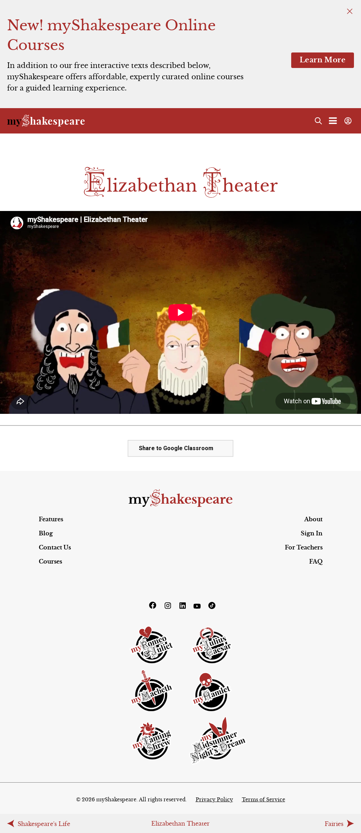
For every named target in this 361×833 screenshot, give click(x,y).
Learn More (322, 60)
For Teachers (304, 547)
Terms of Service (263, 799)
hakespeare (46, 121)
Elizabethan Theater (180, 823)
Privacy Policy (214, 799)
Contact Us (55, 547)
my (180, 499)
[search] (318, 121)
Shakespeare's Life (44, 823)
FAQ (316, 561)
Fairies (334, 823)
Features (51, 519)
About (313, 519)
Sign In (312, 533)
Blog (46, 533)
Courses (50, 561)
